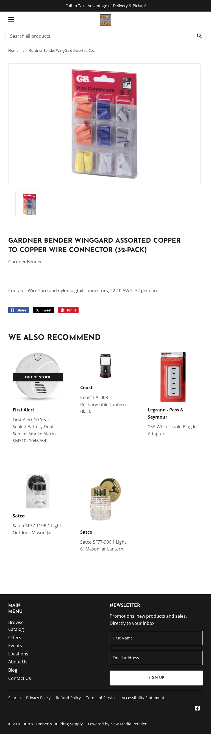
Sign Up (156, 678)
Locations (18, 654)
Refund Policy (68, 697)
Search (14, 697)
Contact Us (19, 678)
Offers (14, 637)
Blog (12, 670)
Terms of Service (101, 697)
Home (13, 50)
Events (15, 645)
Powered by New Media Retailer (117, 723)
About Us (17, 662)
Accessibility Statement (143, 697)
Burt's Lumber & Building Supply (53, 723)
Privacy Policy (38, 697)
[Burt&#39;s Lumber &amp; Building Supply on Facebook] (197, 709)
